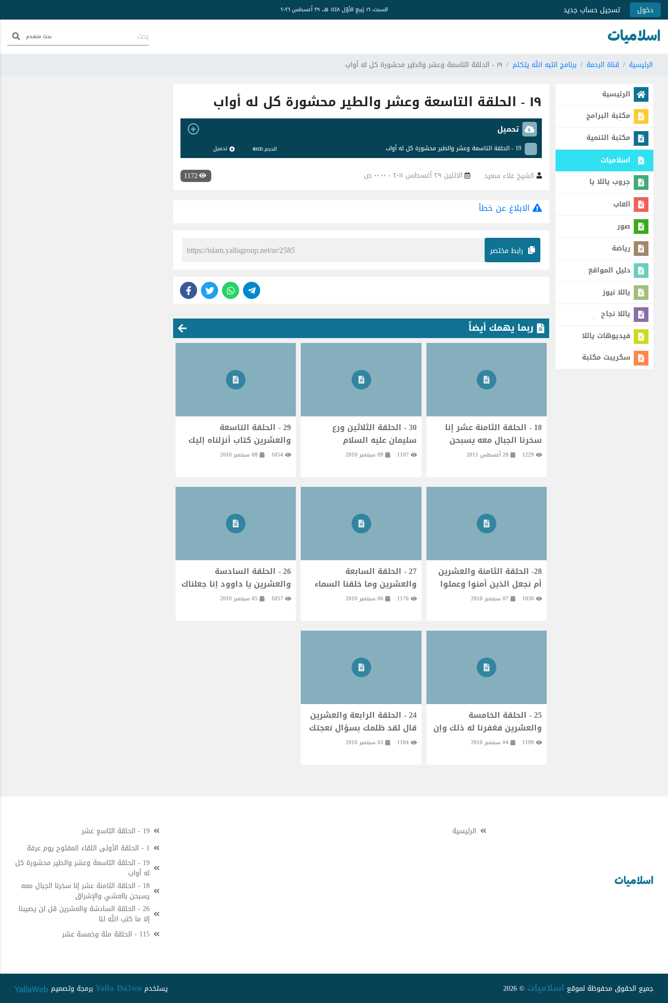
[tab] (361, 129)
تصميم (59, 988)
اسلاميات (545, 988)
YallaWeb (31, 989)
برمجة (83, 988)
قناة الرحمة (602, 65)
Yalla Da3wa (118, 988)
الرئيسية (641, 65)
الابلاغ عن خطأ (506, 208)
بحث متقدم (39, 36)
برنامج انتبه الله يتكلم (544, 65)
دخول (645, 10)
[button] (361, 129)
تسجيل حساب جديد (591, 10)
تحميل (220, 148)
